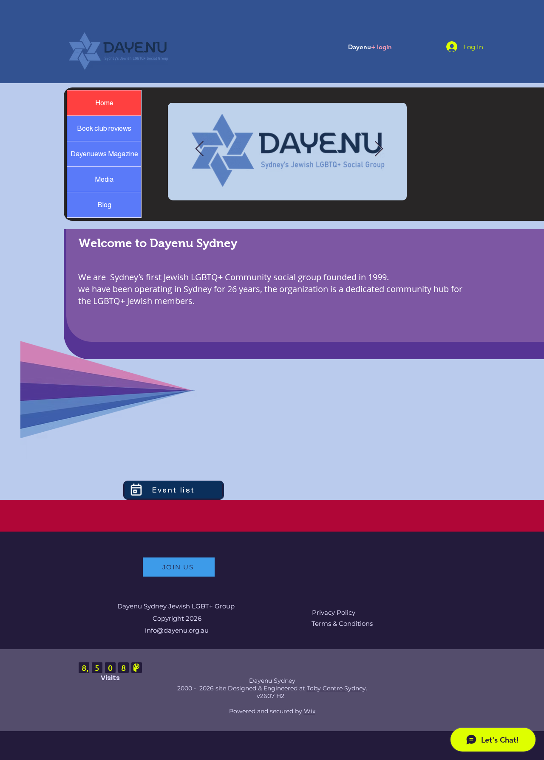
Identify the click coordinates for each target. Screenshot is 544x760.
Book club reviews (104, 128)
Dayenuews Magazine (104, 154)
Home (104, 103)
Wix (309, 711)
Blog (104, 205)
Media (104, 179)
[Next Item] (379, 149)
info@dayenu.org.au (177, 630)
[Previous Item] (199, 149)
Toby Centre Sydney (336, 688)
